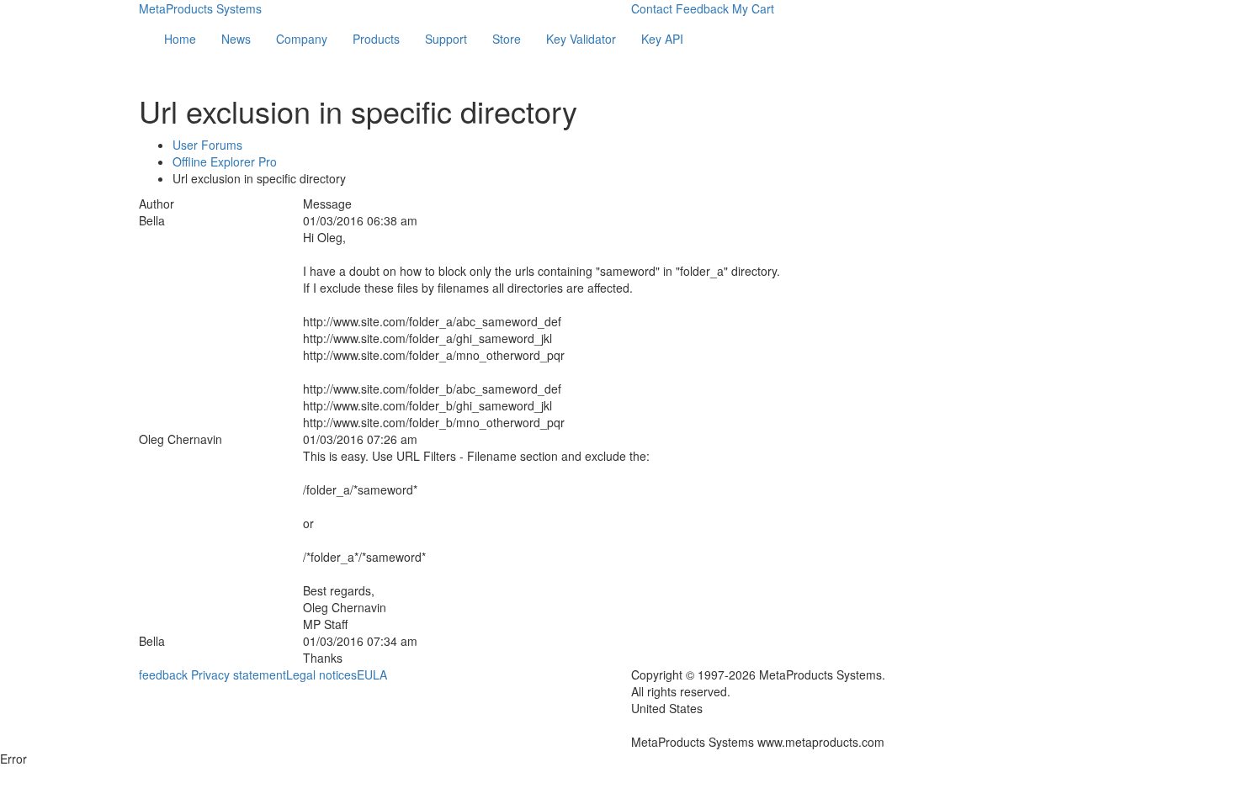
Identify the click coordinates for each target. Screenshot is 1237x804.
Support (446, 38)
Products (376, 38)
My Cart (753, 8)
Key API (662, 38)
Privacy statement (238, 674)
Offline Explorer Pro (225, 161)
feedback (163, 674)
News (236, 38)
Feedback (702, 8)
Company (301, 38)
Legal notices (321, 674)
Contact (651, 8)
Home (180, 38)
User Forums (207, 144)
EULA (372, 674)
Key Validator (581, 38)
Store (506, 38)
